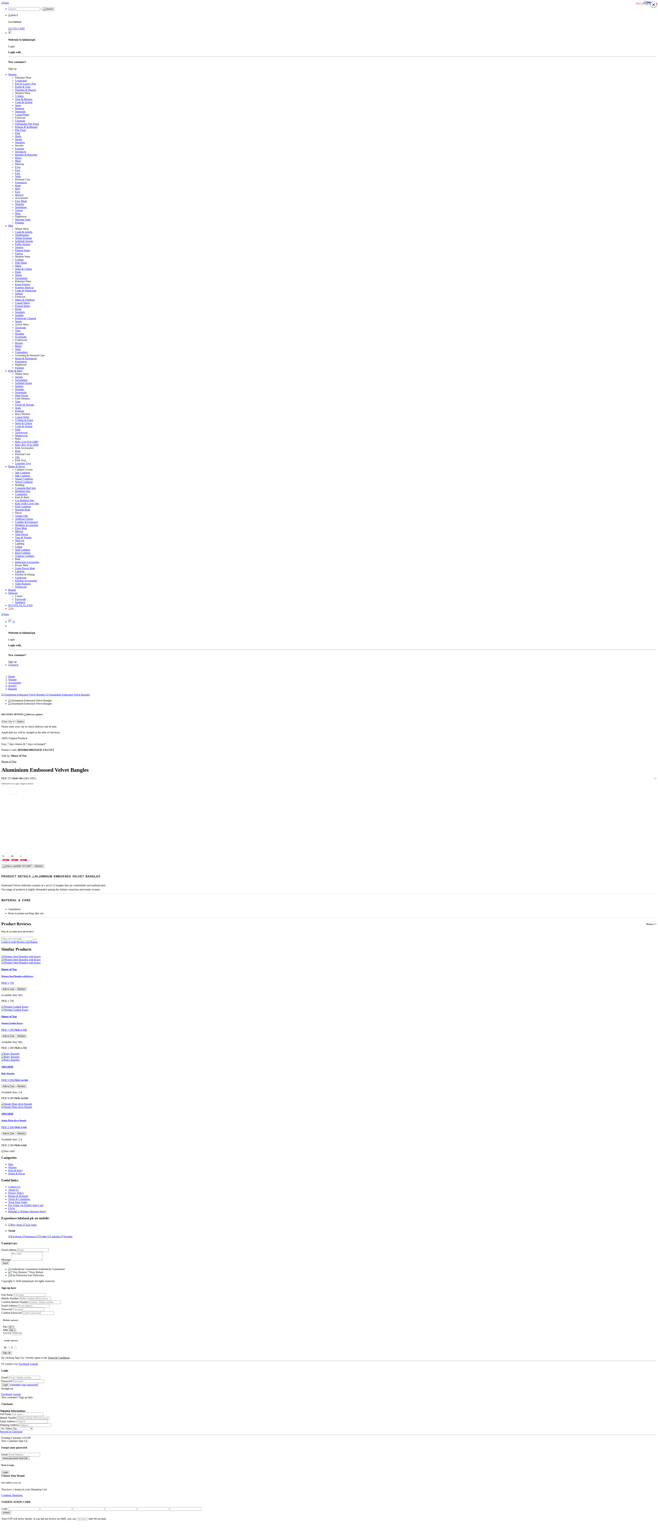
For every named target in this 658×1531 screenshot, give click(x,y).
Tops (17, 330)
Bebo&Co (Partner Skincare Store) (27, 1211)
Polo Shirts (21, 262)
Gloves (19, 210)
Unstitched (21, 80)
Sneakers (20, 142)
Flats (17, 133)
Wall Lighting (22, 549)
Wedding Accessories (26, 525)
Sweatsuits (21, 336)
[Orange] (12, 799)
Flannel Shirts (22, 250)
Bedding (19, 485)
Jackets (19, 377)
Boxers (19, 343)
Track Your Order (17, 1202)
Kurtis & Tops (23, 86)
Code (4, 1508)
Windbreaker (22, 235)
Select (20, 721)
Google (34, 1363)
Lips (17, 173)
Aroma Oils (21, 515)
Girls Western (22, 398)
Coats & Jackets (23, 102)
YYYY (7, 1333)
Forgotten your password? (24, 1384)
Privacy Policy (16, 1193)
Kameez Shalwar (24, 287)
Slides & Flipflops (25, 299)
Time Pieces (21, 534)
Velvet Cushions (24, 481)
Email (4, 1377)
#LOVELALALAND (20, 605)
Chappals (20, 120)
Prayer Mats (21, 565)
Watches (19, 204)
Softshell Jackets (24, 241)
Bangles (12, 688)
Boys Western (22, 414)
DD (5, 1326)
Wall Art (19, 540)
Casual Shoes (22, 302)
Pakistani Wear (23, 77)
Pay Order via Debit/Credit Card (25, 1205)
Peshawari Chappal (25, 318)
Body (18, 185)
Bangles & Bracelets (26, 154)
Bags (18, 213)
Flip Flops (20, 130)
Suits (17, 429)
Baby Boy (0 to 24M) (27, 444)
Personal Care (22, 179)
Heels (18, 136)
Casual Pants (22, 114)
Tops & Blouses (23, 99)
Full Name (7, 1294)
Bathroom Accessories (27, 562)
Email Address (9, 1305)
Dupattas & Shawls (25, 89)
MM (5, 1330)
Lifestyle (20, 571)
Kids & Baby (15, 370)
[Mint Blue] (12, 844)
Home (11, 676)
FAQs (11, 1208)
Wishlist (39, 866)
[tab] (329, 876)
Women (12, 74)
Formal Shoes (22, 306)
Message (6, 1259)
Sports (18, 139)
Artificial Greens (24, 518)
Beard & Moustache (26, 358)
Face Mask (21, 201)
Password (6, 1309)
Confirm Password (11, 1312)
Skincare (13, 593)
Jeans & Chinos (23, 268)
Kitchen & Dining (25, 574)
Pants (18, 272)
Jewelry (19, 145)
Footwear (20, 117)
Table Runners (23, 583)
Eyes (17, 167)
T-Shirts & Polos (24, 420)
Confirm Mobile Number (14, 1302)
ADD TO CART (24, 866)
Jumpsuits (20, 111)
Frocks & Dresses (24, 404)
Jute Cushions (22, 472)
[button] (13, 664)
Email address (8, 1249)
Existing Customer (11, 1437)
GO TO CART (16, 28)
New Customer (9, 1440)
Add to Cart (8, 989)
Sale (11, 608)
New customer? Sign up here (17, 1397)
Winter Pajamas (23, 238)
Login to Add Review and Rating (19, 941)
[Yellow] (12, 806)
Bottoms (19, 108)
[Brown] (12, 814)
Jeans (18, 105)
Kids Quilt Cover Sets (27, 503)
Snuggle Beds (22, 509)
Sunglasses (21, 207)
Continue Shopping (12, 1495)
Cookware (20, 577)
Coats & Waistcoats (25, 290)
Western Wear (22, 93)
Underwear (21, 339)
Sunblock (20, 602)
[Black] (12, 836)
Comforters (21, 494)
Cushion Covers (24, 469)
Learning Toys (23, 463)
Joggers (19, 247)
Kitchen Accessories (26, 580)
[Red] (12, 821)
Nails (18, 176)
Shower (19, 194)
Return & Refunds (18, 1196)
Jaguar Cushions (24, 478)
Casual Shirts (22, 417)
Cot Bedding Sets (24, 500)
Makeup (19, 164)
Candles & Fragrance (26, 522)
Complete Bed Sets (25, 488)
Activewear (21, 432)
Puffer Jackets (22, 244)
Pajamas (19, 222)
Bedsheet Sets (22, 491)
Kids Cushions (23, 506)
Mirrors (19, 531)
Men (10, 225)
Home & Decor (16, 466)
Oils (17, 457)
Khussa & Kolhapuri (26, 127)
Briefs (18, 346)
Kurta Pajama (22, 284)
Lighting (19, 543)
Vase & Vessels (23, 537)
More (18, 160)
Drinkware (21, 586)
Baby (18, 438)
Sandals (19, 315)
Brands (12, 589)
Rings (18, 157)
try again (82, 1519)
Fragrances (21, 182)
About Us (13, 1189)
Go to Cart (29, 1495)
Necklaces (20, 151)
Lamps (18, 546)
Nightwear (21, 216)
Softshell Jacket (23, 383)
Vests (18, 349)
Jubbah (19, 293)
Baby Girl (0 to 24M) (26, 441)
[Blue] (12, 829)
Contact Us (14, 1186)
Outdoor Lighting (24, 556)
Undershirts (21, 352)
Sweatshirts (21, 278)
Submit (6, 1512)
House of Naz (8, 761)
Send (5, 1263)
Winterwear (21, 435)
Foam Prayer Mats (25, 568)
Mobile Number (10, 1298)
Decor (18, 512)
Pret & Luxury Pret (25, 83)
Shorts (18, 275)
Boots (18, 309)
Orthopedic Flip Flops (27, 123)
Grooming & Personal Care (30, 355)
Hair (17, 188)
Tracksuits (20, 327)
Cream (18, 596)
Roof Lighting (23, 552)
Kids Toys (20, 460)
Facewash (20, 599)
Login (5, 1385)
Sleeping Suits (23, 219)
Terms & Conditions (19, 1199)
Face (17, 170)
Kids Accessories (24, 447)
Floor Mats (21, 528)
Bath (17, 559)
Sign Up (7, 1352)
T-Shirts (19, 96)
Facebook (24, 1363)
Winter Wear (22, 228)
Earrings (19, 148)
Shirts (18, 265)
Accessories (21, 197)
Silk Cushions (22, 475)
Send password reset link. (15, 1458)
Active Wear (22, 324)
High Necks (21, 395)
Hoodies (19, 333)
